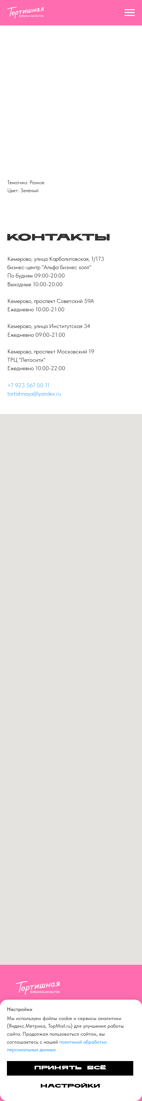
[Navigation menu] (130, 12)
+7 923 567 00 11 (28, 385)
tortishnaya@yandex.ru (34, 393)
